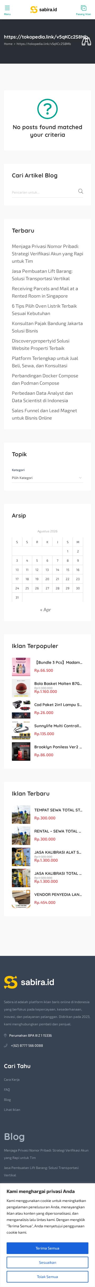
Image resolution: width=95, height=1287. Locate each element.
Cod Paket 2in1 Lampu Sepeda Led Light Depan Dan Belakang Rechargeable (58, 704)
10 (17, 569)
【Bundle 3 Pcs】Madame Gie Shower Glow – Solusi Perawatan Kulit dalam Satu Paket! (58, 662)
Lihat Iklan (12, 1109)
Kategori (18, 470)
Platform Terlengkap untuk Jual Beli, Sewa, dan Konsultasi (45, 361)
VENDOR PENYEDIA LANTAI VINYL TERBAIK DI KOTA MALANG (58, 894)
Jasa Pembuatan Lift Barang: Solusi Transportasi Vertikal (42, 274)
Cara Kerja (12, 1079)
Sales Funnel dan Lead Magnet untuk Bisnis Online (44, 414)
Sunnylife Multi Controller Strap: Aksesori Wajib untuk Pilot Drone (58, 725)
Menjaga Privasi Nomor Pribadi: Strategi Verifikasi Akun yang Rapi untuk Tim (47, 253)
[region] (47, 1235)
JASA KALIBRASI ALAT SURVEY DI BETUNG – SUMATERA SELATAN (58, 852)
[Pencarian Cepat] (86, 41)
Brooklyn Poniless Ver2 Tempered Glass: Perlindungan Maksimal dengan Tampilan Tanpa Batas (58, 746)
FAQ (7, 1089)
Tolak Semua (47, 1276)
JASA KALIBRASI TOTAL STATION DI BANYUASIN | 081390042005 (58, 873)
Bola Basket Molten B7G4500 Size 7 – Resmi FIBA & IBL (58, 683)
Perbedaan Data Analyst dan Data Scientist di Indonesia (42, 396)
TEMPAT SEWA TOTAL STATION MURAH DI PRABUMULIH (58, 809)
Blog (7, 1099)
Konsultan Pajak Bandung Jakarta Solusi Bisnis (47, 327)
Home (8, 43)
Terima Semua (47, 1248)
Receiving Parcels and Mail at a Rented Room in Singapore (45, 292)
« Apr (45, 609)
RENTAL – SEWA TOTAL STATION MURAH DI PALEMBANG (58, 831)
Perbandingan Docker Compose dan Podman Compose (45, 379)
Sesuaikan (47, 1262)
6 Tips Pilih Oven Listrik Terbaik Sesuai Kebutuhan (44, 309)
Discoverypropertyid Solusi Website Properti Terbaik (40, 344)
